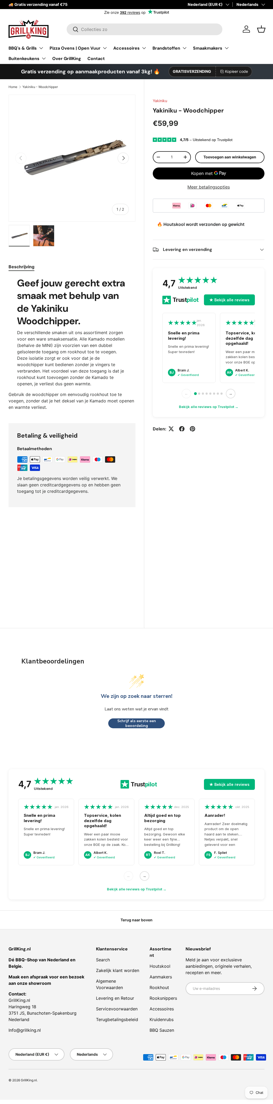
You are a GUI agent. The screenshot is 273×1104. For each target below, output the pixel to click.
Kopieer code (236, 71)
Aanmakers (161, 976)
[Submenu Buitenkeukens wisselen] (44, 58)
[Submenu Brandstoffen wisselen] (184, 48)
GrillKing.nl (29, 1080)
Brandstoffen (166, 48)
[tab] (21, 267)
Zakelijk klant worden (117, 970)
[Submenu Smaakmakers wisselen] (226, 48)
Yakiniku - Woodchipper (40, 87)
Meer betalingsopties (208, 187)
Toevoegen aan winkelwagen (229, 157)
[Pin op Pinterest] (192, 428)
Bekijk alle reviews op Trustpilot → (208, 407)
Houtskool (160, 966)
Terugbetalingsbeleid (117, 1019)
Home (13, 87)
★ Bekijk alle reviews (229, 300)
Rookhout (159, 987)
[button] (261, 29)
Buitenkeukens (24, 58)
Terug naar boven (136, 920)
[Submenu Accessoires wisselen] (144, 48)
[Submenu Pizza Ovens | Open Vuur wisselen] (105, 48)
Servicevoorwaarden (117, 1008)
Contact (96, 58)
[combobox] (144, 29)
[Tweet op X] (171, 428)
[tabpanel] (72, 343)
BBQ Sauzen (162, 1030)
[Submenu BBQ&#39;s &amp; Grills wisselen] (41, 48)
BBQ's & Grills (23, 48)
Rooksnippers (163, 998)
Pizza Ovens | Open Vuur (75, 48)
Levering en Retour (115, 998)
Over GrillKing (66, 58)
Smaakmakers (207, 48)
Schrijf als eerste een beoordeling (136, 723)
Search (103, 959)
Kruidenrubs (162, 1019)
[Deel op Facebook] (181, 428)
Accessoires (126, 48)
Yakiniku (160, 100)
